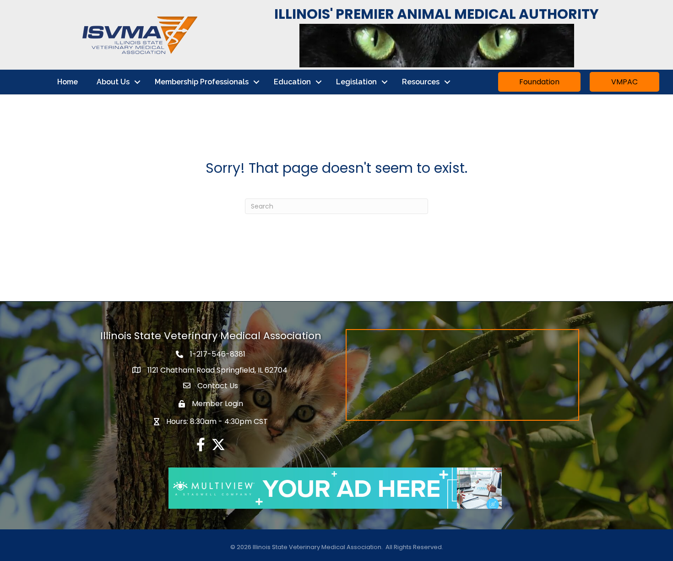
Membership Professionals (202, 81)
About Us (113, 81)
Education (292, 81)
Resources (421, 81)
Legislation (356, 81)
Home (67, 81)
